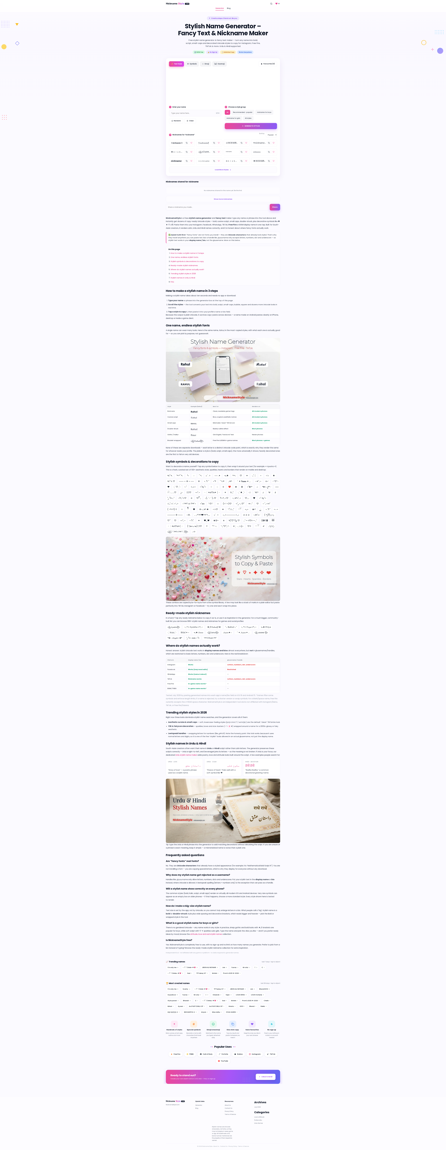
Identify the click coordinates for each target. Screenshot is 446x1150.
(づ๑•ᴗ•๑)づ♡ (194, 526)
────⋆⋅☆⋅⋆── (175, 514)
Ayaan (181, 1006)
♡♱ (249, 526)
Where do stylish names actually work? (187, 269)
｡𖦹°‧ (230, 481)
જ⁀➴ (169, 475)
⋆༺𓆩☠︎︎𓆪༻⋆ (189, 503)
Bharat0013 (264, 989)
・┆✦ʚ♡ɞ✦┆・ (175, 526)
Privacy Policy (229, 1111)
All (227, 112)
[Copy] (187, 143)
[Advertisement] (223, 85)
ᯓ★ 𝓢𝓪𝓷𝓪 (198, 632)
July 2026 (257, 1107)
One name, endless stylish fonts (184, 257)
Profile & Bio (258, 1120)
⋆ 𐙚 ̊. (191, 520)
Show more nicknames (223, 199)
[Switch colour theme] (271, 4)
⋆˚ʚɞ (202, 503)
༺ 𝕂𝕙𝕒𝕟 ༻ (210, 638)
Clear (191, 121)
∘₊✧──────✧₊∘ (231, 514)
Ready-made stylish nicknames (184, 265)
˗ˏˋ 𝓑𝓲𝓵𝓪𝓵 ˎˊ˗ (172, 632)
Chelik (267, 1000)
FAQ (172, 282)
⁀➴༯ (222, 481)
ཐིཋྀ (273, 520)
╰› (188, 475)
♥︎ (194, 509)
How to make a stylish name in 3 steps (187, 253)
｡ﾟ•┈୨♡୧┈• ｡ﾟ (250, 520)
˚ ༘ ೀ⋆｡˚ (170, 498)
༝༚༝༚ (277, 486)
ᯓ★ (226, 475)
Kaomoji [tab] (219, 64)
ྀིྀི (188, 509)
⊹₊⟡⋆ (193, 486)
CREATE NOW (266, 1077)
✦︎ (199, 520)
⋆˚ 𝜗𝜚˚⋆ (262, 498)
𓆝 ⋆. (214, 526)
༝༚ (218, 503)
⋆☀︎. (189, 514)
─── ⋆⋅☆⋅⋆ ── (186, 481)
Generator (219, 8)
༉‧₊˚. (232, 492)
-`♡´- (276, 481)
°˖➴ (234, 475)
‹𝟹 (250, 492)
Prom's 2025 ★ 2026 (231, 973)
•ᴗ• (246, 509)
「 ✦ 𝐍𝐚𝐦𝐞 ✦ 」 (243, 481)
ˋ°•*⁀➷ (179, 475)
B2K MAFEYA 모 (190, 1012)
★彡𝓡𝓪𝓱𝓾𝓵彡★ (214, 627)
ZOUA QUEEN (231, 1012)
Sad (189, 973)
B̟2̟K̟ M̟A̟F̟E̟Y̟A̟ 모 (174, 1012)
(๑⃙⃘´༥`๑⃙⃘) (264, 520)
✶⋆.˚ (250, 503)
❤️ (229, 486)
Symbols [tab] (192, 64)
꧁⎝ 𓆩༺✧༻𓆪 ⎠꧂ (177, 531)
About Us (228, 1105)
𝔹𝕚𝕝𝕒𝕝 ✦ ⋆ (185, 632)
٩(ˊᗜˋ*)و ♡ (234, 520)
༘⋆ (181, 492)
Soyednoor (173, 995)
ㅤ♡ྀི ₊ (198, 498)
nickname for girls (233, 118)
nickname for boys (264, 112)
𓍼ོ (239, 509)
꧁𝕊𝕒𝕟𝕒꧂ (213, 632)
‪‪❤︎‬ (254, 498)
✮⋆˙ (267, 481)
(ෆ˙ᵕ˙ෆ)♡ (227, 503)
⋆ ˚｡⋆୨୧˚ (266, 503)
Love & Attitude (259, 1117)
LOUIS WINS (241, 995)
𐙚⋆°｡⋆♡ (224, 498)
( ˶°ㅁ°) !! (172, 509)
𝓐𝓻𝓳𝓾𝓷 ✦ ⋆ (227, 632)
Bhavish (187, 1000)
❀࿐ (216, 520)
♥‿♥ (207, 520)
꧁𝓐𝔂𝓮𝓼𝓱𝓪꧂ (174, 627)
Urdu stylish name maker (186, 755)
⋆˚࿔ (214, 481)
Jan (224, 967)
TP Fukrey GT (202, 973)
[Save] (191, 143)
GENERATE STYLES (252, 126)
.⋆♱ (193, 531)
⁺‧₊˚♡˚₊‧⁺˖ (225, 526)
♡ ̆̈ (168, 520)
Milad (170, 1006)
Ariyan (204, 1012)
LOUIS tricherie (257, 995)
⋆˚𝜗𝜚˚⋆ (203, 486)
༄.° (256, 492)
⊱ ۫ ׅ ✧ (208, 475)
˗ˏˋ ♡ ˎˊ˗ (177, 486)
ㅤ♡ (257, 503)
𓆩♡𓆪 (210, 503)
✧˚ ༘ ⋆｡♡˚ (240, 503)
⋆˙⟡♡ (215, 509)
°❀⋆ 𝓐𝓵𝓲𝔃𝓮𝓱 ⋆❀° (175, 638)
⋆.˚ (185, 486)
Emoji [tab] (205, 64)
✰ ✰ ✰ (246, 514)
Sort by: (262, 133)
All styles (248, 118)
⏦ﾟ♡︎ (189, 492)
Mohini (215, 973)
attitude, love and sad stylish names (206, 934)
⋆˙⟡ (267, 475)
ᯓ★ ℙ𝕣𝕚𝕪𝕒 (266, 627)
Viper (228, 995)
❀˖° (254, 509)
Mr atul (246, 967)
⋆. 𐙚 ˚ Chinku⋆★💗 (175, 973)
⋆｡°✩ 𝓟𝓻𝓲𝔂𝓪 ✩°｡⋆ (248, 627)
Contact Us (228, 1108)
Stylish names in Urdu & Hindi (183, 278)
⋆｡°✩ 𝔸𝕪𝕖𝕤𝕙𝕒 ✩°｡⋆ (193, 627)
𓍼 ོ (257, 526)
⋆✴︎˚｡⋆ (258, 481)
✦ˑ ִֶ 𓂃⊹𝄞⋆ (238, 526)
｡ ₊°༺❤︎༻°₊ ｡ (202, 514)
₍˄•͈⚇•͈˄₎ (271, 526)
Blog (229, 8)
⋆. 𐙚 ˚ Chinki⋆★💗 (190, 967)
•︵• (276, 509)
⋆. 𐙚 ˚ (206, 481)
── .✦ (217, 475)
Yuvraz (234, 967)
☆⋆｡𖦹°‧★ (204, 509)
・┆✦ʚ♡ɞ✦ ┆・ (212, 492)
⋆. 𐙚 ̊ (268, 509)
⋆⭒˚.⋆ (197, 492)
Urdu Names (258, 1123)
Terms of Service (230, 1114)
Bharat (252, 1006)
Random (177, 121)
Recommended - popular (242, 112)
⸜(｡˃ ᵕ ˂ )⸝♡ (210, 498)
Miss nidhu (216, 1012)
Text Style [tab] (176, 64)
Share (275, 207)
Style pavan (173, 1000)
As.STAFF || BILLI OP (197, 1006)
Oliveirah (217, 995)
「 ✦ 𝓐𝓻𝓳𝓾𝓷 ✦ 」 (243, 632)
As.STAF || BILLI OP (216, 1006)
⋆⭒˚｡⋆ (182, 520)
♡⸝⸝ (247, 498)
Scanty (186, 989)
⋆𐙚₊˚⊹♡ (182, 498)
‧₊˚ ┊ (254, 475)
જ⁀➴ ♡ (171, 481)
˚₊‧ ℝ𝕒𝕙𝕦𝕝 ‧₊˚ (231, 627)
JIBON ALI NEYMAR (210, 967)
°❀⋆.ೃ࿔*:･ (266, 486)
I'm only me (173, 967)
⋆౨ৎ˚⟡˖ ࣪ (256, 514)
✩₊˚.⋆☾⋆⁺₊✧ (173, 503)
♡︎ (175, 520)
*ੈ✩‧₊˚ (231, 509)
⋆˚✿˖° (249, 486)
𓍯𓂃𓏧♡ (171, 492)
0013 (242, 1006)
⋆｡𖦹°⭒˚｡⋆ (236, 498)
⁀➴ (200, 475)
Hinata (232, 1006)
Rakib (263, 1006)
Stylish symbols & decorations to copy (187, 261)
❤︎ (168, 486)
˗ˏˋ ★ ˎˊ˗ (241, 492)
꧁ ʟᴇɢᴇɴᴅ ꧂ (261, 632)
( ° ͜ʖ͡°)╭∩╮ (269, 514)
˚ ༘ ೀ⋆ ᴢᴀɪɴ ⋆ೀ (192, 638)
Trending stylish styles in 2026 (183, 273)
